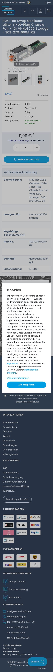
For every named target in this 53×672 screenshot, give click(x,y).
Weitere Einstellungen (18, 378)
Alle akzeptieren (26, 384)
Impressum (12, 363)
